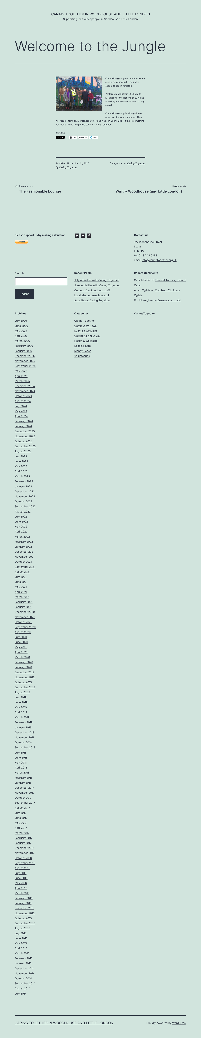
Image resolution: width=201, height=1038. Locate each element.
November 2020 (25, 617)
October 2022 (23, 501)
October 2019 (23, 682)
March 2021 (22, 596)
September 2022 (25, 506)
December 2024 (25, 386)
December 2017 (24, 787)
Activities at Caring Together (92, 300)
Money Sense (82, 350)
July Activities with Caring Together (96, 280)
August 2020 (23, 632)
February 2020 (24, 662)
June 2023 (21, 461)
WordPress (179, 1022)
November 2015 (25, 913)
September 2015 (25, 923)
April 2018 (21, 767)
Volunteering (82, 355)
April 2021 (21, 591)
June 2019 (21, 702)
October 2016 (23, 858)
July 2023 (21, 456)
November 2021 (25, 556)
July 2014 (21, 993)
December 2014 (24, 968)
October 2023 (23, 441)
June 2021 (21, 581)
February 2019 (24, 722)
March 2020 (22, 657)
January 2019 (23, 727)
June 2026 (21, 325)
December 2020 (25, 611)
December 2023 (25, 431)
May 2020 (21, 647)
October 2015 (23, 918)
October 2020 (23, 622)
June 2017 (21, 817)
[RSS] (77, 235)
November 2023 (25, 436)
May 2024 (21, 411)
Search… (20, 273)
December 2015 (24, 908)
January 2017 (23, 842)
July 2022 (21, 516)
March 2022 (22, 536)
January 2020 (23, 667)
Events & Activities (85, 330)
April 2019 (21, 712)
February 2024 (24, 421)
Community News (85, 325)
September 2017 (25, 802)
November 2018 (25, 737)
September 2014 (25, 983)
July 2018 (20, 752)
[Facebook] (89, 235)
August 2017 (22, 807)
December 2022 (25, 491)
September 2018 (25, 747)
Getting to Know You (87, 335)
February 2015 (24, 958)
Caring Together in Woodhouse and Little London (100, 14)
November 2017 (24, 792)
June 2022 (21, 521)
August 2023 (23, 451)
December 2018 (24, 732)
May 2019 (21, 707)
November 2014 (25, 973)
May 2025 (21, 370)
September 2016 (25, 863)
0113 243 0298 (148, 255)
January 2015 (23, 963)
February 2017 (23, 837)
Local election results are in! (91, 295)
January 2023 (23, 486)
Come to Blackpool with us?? (92, 290)
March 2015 (22, 953)
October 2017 (23, 797)
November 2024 (25, 391)
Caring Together (68, 167)
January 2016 (23, 903)
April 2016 (21, 888)
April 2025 (21, 376)
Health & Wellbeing (86, 340)
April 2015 (21, 948)
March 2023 (22, 476)
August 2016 (22, 868)
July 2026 (21, 320)
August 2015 (22, 928)
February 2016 (24, 898)
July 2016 (20, 873)
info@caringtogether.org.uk (159, 260)
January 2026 (23, 350)
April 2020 (21, 652)
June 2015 (21, 938)
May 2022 (21, 526)
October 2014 (23, 978)
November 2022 (25, 496)
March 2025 (22, 381)
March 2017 (22, 832)
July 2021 (20, 576)
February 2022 (24, 541)
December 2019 (24, 672)
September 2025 (25, 365)
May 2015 (21, 943)
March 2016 (22, 893)
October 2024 (23, 396)
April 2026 (21, 335)
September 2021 (25, 566)
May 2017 (21, 822)
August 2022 (23, 511)
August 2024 (23, 401)
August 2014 (22, 988)
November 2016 (25, 852)
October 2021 (23, 561)
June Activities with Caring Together (97, 285)
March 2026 (22, 340)
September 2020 (25, 627)
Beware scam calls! (169, 300)
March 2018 (22, 772)
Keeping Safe (82, 345)
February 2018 (24, 777)
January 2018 (23, 782)
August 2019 (22, 692)
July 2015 (20, 933)
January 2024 (23, 426)
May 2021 (21, 586)
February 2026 (24, 345)
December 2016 (24, 847)
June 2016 (21, 878)
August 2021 (22, 571)
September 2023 (25, 446)
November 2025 (25, 360)
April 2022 (21, 531)
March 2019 (22, 717)
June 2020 (21, 642)
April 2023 (21, 471)
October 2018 (23, 742)
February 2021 (24, 601)
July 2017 (20, 812)
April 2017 (21, 827)
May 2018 (21, 762)
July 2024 (21, 406)
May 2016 (21, 883)
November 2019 (25, 677)
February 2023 (24, 481)
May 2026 (21, 330)
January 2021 (23, 606)
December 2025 (25, 355)
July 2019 (20, 697)
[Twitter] (83, 235)
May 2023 (21, 466)
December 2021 (24, 551)
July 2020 (21, 637)
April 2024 (21, 416)
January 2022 (23, 546)
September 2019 (25, 687)
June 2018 (21, 757)
